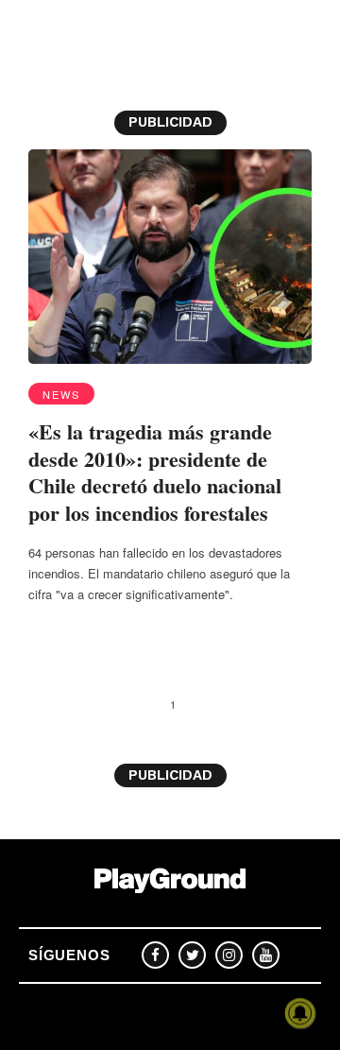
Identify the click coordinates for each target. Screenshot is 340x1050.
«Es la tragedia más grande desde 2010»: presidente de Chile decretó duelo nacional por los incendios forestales (154, 472)
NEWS (61, 394)
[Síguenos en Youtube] (266, 955)
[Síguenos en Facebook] (155, 955)
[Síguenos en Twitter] (192, 955)
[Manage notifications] (300, 1013)
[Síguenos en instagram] (229, 955)
